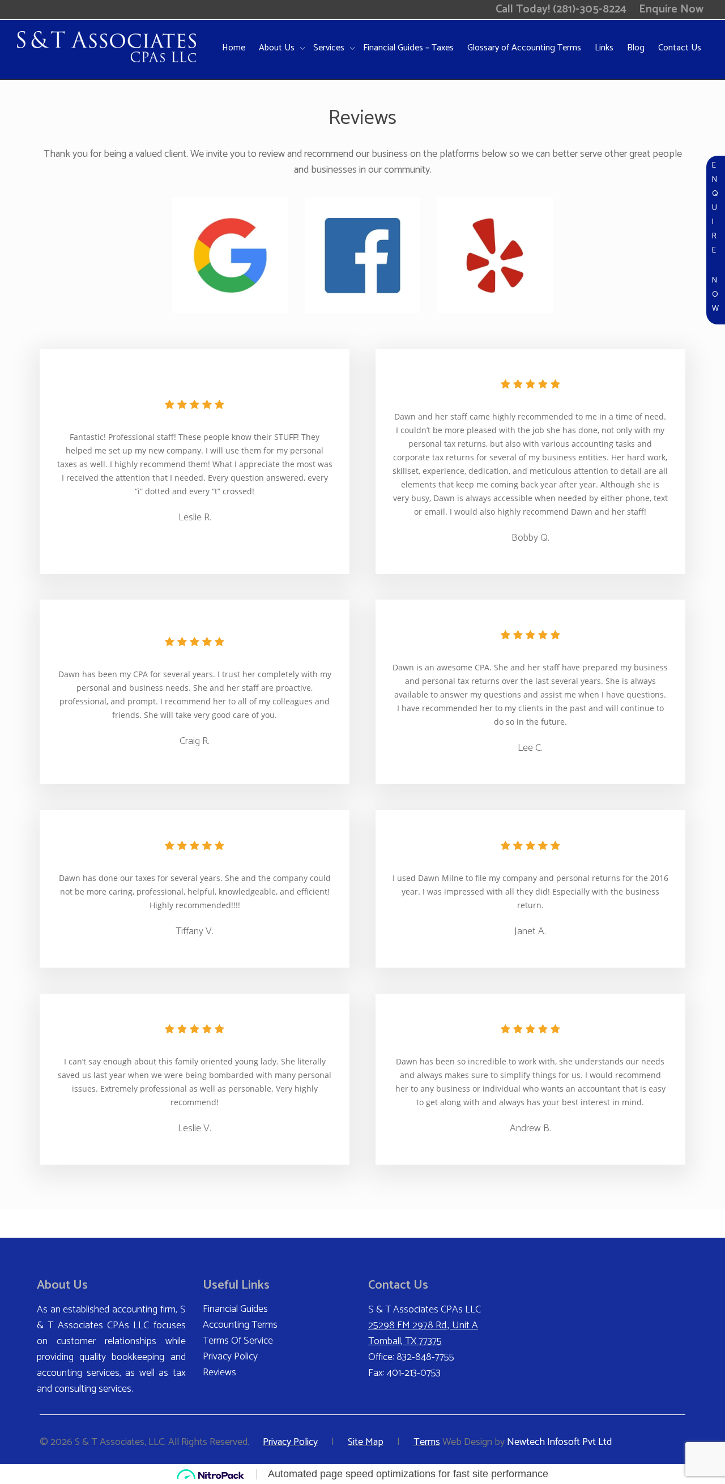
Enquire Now (671, 9)
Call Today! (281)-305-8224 (561, 9)
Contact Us (679, 47)
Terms (426, 1442)
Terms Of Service (238, 1340)
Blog (636, 47)
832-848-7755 (425, 1357)
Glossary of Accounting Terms (524, 47)
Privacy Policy (230, 1356)
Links (604, 47)
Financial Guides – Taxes (408, 47)
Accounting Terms (240, 1324)
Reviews (219, 1372)
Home (233, 47)
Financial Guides (235, 1309)
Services (330, 47)
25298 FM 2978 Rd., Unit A (423, 1325)
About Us (278, 47)
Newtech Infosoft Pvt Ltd (559, 1442)
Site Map (365, 1442)
